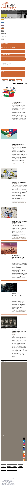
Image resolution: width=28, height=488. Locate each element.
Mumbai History (4, 75)
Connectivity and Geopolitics (8, 47)
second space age (18, 238)
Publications (2, 33)
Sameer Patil (16, 145)
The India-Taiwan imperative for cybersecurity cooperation (19, 143)
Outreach (3, 472)
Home (3, 466)
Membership (3, 10)
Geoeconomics (4, 43)
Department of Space (22, 310)
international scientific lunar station (18, 201)
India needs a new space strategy (19, 182)
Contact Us (14, 10)
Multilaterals (4, 71)
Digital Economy (5, 64)
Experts (2, 24)
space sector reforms (23, 312)
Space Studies (4, 65)
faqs (9, 472)
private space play (15, 312)
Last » (26, 83)
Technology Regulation (6, 63)
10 (18, 83)
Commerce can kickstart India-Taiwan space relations (19, 101)
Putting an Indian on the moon (19, 331)
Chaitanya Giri (16, 103)
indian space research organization (18, 311)
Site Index (15, 472)
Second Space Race (16, 202)
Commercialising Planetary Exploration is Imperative (18, 258)
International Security (6, 54)
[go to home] (8, 9)
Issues (2, 30)
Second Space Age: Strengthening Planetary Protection (19, 222)
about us (9, 466)
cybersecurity (21, 162)
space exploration (23, 202)
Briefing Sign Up (21, 10)
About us (2, 21)
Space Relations (18, 124)
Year (17, 80)
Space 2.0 (24, 238)
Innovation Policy (5, 61)
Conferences (2, 36)
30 (21, 83)
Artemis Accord (21, 200)
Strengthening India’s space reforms (18, 296)
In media (9, 10)
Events (2, 39)
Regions (2, 27)
